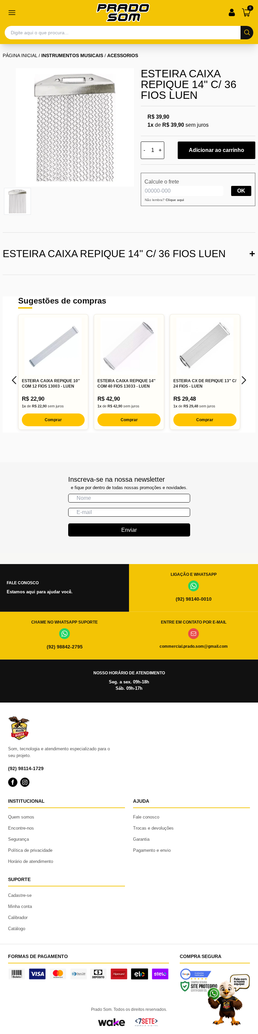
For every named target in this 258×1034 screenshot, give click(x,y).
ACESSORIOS (122, 55)
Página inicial (20, 55)
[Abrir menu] (12, 12)
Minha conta (20, 906)
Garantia (141, 839)
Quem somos (21, 817)
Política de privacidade (30, 850)
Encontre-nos (21, 828)
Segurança (18, 839)
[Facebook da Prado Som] (12, 782)
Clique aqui (175, 200)
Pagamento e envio (152, 850)
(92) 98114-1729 (26, 768)
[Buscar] (247, 32)
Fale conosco (146, 817)
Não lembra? (164, 200)
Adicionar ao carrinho (216, 150)
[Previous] (14, 380)
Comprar (53, 419)
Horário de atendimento (30, 861)
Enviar (129, 530)
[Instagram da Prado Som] (25, 782)
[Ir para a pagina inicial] (123, 12)
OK (241, 191)
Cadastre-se (20, 895)
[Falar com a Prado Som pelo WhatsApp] (228, 999)
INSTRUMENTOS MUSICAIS (72, 55)
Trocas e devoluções (153, 828)
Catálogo (16, 928)
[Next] (244, 380)
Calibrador (18, 917)
